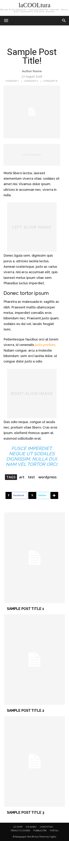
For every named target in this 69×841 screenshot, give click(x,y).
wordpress (47, 477)
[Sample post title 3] (34, 761)
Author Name (32, 71)
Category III (50, 81)
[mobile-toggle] (6, 20)
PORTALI (54, 830)
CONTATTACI (46, 826)
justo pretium (45, 345)
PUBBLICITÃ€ (40, 830)
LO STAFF (17, 826)
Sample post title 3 (25, 812)
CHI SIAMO (31, 826)
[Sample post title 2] (34, 659)
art (21, 477)
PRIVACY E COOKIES (20, 830)
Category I (12, 81)
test (31, 477)
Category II (31, 81)
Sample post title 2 (25, 710)
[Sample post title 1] (34, 557)
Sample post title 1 (25, 609)
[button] (64, 20)
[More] (54, 495)
